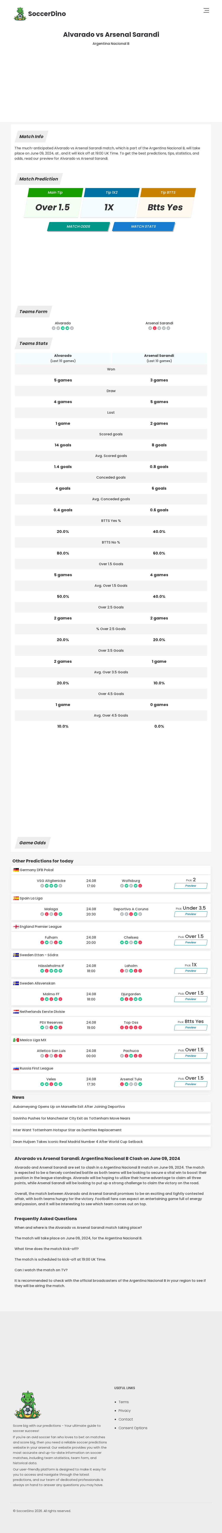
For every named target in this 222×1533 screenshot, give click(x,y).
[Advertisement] (111, 78)
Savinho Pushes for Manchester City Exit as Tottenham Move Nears (71, 1118)
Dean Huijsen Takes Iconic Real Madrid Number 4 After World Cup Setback (78, 1141)
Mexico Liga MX (32, 1040)
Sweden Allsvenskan (37, 983)
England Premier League (40, 926)
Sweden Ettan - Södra (38, 954)
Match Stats (144, 226)
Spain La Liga (30, 898)
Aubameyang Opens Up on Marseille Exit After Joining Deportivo (69, 1106)
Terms (124, 1401)
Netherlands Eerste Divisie (42, 1011)
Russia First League (36, 1068)
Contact (126, 1419)
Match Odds (78, 226)
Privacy (125, 1410)
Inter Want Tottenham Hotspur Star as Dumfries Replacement (67, 1130)
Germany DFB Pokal (36, 869)
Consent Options (133, 1427)
